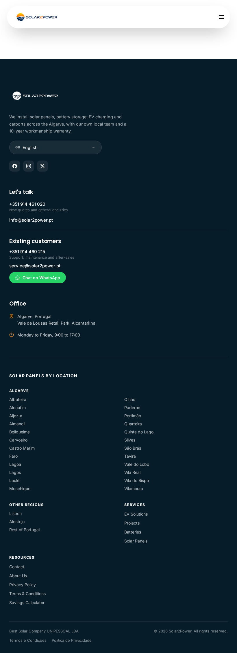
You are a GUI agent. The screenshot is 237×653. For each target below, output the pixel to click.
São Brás (132, 448)
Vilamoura (133, 488)
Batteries (132, 531)
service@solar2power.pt (34, 265)
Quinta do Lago (138, 431)
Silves (129, 439)
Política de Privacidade (72, 640)
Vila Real (132, 472)
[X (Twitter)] (42, 166)
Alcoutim (17, 407)
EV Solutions (136, 514)
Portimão (132, 415)
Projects (132, 522)
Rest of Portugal (24, 529)
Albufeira (17, 399)
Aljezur (15, 415)
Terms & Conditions (27, 593)
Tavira (130, 456)
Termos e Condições (28, 640)
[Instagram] (28, 166)
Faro (13, 456)
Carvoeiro (18, 439)
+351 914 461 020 (27, 204)
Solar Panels (135, 540)
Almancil (17, 423)
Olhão (129, 399)
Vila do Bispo (136, 480)
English (26, 147)
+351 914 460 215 (27, 251)
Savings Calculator (27, 602)
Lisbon (15, 513)
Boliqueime (19, 431)
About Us (18, 575)
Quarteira (133, 423)
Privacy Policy (22, 584)
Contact (16, 566)
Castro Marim (22, 448)
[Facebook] (14, 166)
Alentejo (17, 521)
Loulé (14, 480)
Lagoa (15, 464)
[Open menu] (221, 17)
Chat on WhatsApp (41, 277)
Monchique (19, 488)
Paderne (132, 407)
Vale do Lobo (136, 464)
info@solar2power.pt (31, 220)
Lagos (15, 472)
